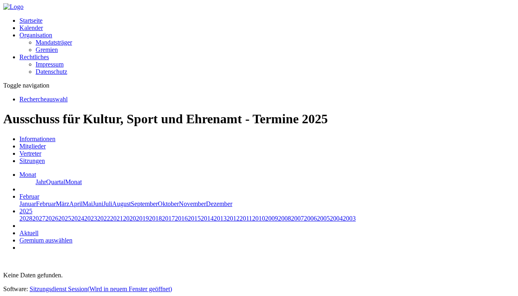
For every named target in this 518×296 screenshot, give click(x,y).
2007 (297, 218)
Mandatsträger (54, 42)
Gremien (47, 49)
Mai (88, 203)
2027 (38, 218)
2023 (90, 218)
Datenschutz (51, 71)
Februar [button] (29, 196)
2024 (77, 218)
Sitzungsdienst (101, 288)
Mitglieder (32, 146)
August (121, 203)
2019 (142, 218)
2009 (271, 218)
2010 (258, 218)
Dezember (219, 203)
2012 (233, 218)
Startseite (30, 20)
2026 (51, 218)
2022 (103, 218)
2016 (181, 218)
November (192, 203)
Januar (27, 203)
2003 (349, 218)
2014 (207, 218)
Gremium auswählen (45, 240)
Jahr (41, 181)
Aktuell (28, 233)
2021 (116, 218)
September (144, 203)
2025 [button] (25, 211)
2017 (168, 218)
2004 (336, 218)
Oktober (168, 203)
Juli (107, 203)
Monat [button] (27, 174)
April (76, 203)
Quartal (55, 181)
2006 (310, 218)
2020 (129, 218)
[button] (35, 35)
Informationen (37, 138)
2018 (155, 218)
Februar (46, 203)
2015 (194, 218)
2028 (25, 218)
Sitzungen (32, 160)
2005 (323, 218)
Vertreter (30, 153)
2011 (246, 218)
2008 (284, 218)
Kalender (31, 27)
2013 (220, 218)
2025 (64, 218)
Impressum (50, 64)
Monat (73, 181)
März (62, 203)
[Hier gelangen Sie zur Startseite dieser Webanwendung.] (13, 6)
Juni (98, 203)
